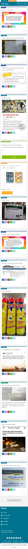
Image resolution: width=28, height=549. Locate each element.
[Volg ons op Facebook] (7, 538)
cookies (3, 545)
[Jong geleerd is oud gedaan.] (14, 361)
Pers (5, 541)
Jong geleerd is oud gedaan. (11, 350)
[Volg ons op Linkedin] (18, 538)
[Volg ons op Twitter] (12, 538)
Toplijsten (6, 518)
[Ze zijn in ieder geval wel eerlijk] (14, 271)
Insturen (5, 524)
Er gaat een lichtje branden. (11, 234)
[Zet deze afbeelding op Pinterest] (8, 27)
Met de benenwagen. (9, 424)
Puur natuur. (6, 200)
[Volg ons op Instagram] (9, 538)
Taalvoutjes (4, 0)
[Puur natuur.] (14, 211)
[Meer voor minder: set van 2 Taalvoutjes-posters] (14, 179)
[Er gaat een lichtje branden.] (14, 242)
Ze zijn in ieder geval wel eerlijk (12, 263)
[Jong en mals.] (14, 115)
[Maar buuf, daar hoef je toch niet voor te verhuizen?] (14, 78)
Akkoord (14, 547)
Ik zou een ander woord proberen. (13, 38)
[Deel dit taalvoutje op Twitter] (6, 27)
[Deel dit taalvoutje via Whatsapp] (11, 27)
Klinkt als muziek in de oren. (11, 465)
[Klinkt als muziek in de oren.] (14, 477)
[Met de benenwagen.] (14, 439)
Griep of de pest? (7, 10)
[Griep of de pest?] (14, 18)
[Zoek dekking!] (14, 314)
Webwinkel (12, 0)
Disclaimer (15, 541)
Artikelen (6, 521)
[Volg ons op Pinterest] (16, 538)
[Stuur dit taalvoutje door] (14, 27)
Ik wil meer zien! (14, 500)
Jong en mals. (6, 98)
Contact (22, 541)
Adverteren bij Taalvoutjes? (19, 542)
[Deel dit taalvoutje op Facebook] (3, 27)
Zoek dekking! (6, 291)
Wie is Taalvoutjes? (6, 542)
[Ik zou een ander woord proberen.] (14, 47)
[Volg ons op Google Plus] (14, 538)
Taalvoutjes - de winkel (6, 532)
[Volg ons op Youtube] (20, 538)
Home (5, 512)
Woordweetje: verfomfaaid (11, 385)
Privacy (9, 541)
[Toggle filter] (18, 3)
